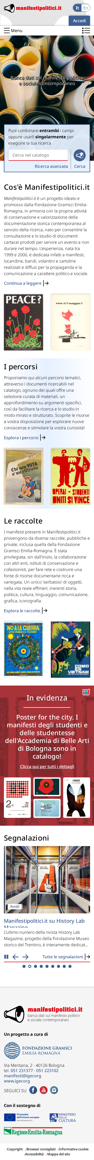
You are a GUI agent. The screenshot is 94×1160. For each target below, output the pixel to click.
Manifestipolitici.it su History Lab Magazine (44, 924)
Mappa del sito (58, 1154)
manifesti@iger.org (22, 1076)
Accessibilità (34, 1154)
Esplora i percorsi (21, 438)
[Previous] (16, 957)
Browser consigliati (41, 1149)
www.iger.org (17, 1081)
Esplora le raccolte (22, 611)
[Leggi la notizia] (47, 879)
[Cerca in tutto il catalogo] (80, 155)
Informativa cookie (73, 1149)
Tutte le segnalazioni (63, 957)
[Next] (25, 957)
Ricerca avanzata (51, 166)
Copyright (15, 1149)
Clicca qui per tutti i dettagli (47, 766)
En (85, 8)
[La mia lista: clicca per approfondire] (86, 31)
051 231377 (22, 1070)
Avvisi (14, 906)
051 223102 (47, 1070)
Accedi (79, 20)
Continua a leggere (23, 283)
